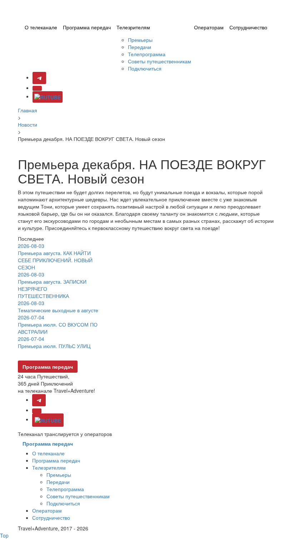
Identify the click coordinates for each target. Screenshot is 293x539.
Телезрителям (133, 27)
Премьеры (140, 39)
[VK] (37, 88)
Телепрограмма (146, 54)
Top (4, 535)
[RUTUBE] (48, 97)
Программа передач (87, 27)
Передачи (139, 46)
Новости (27, 124)
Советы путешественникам (159, 61)
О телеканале (41, 27)
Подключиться (145, 68)
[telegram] (39, 400)
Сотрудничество (248, 27)
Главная (27, 110)
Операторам (209, 27)
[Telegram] (39, 78)
